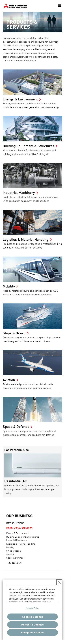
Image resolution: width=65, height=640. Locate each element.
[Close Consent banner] (59, 582)
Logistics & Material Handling (20, 543)
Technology (14, 562)
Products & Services (19, 528)
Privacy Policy (32, 608)
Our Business (19, 516)
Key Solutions (15, 523)
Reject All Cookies (32, 624)
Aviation (10, 554)
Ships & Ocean (13, 550)
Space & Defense (14, 557)
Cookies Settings (32, 616)
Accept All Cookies (32, 632)
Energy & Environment (17, 533)
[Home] (15, 5)
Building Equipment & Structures (22, 536)
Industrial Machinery (16, 540)
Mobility (10, 547)
